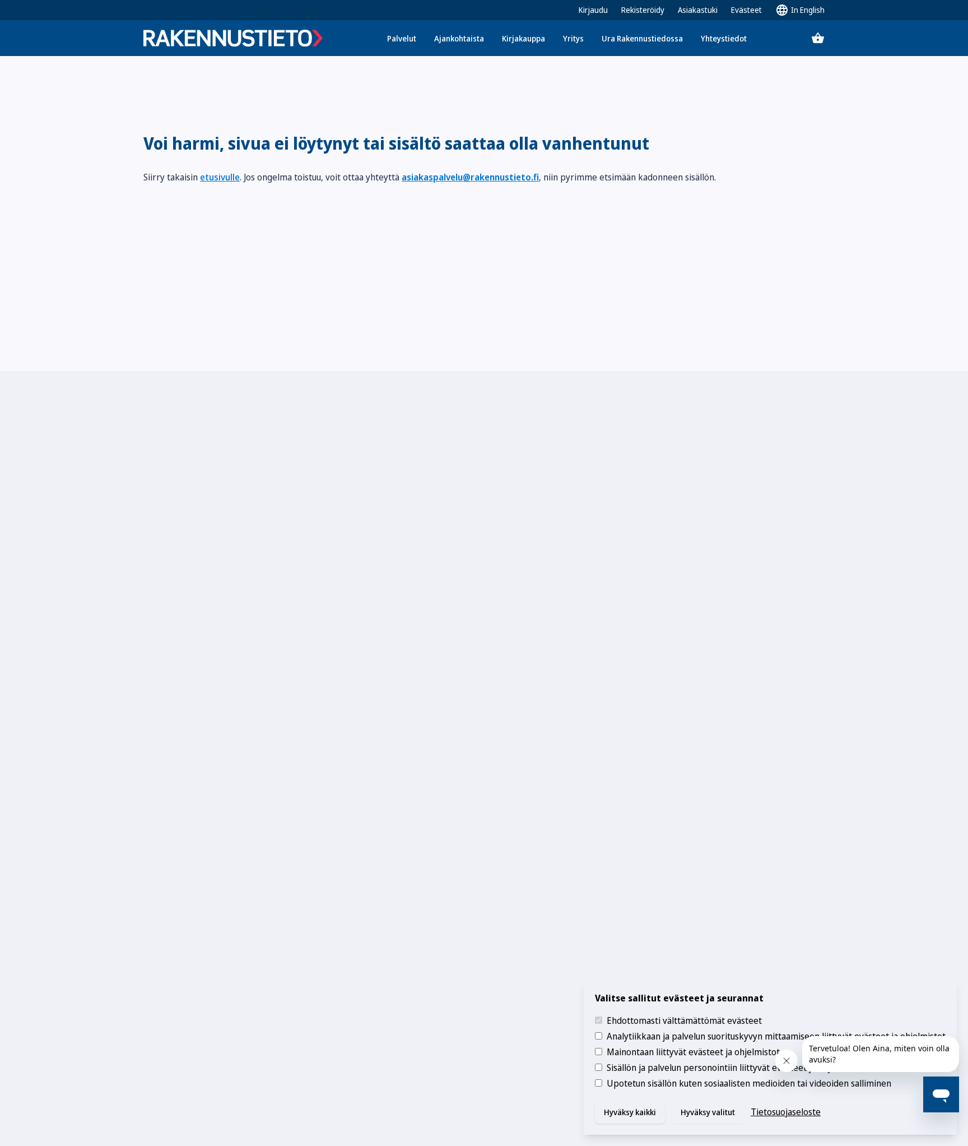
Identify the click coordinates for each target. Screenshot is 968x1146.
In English (808, 9)
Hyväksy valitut (708, 1112)
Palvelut (401, 38)
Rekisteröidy (642, 9)
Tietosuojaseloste (786, 1112)
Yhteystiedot (724, 38)
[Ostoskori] (818, 38)
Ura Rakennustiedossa (642, 38)
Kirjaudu (593, 9)
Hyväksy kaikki (630, 1112)
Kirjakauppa (523, 38)
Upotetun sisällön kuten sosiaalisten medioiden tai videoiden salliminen (749, 1083)
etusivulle (220, 177)
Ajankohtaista (459, 38)
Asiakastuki (698, 9)
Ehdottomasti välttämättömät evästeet (684, 1020)
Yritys (573, 38)
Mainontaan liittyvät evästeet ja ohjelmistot (693, 1052)
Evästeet (746, 9)
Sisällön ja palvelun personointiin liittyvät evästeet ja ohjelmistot (735, 1067)
